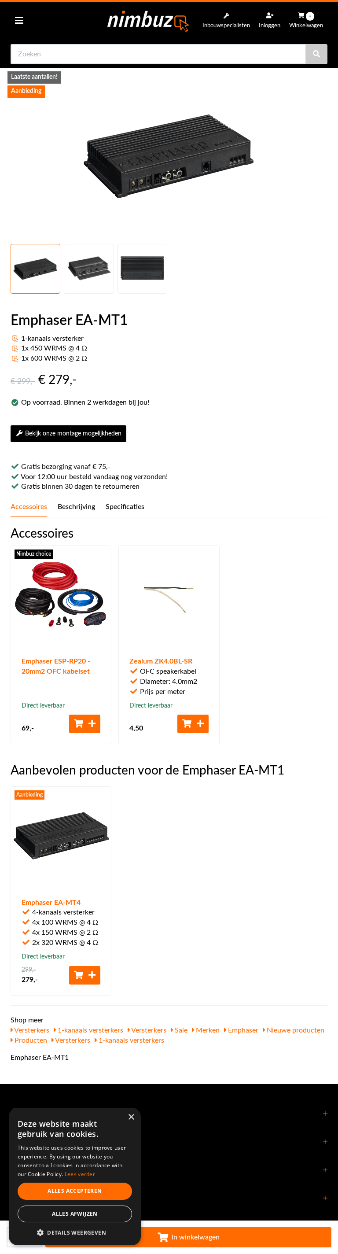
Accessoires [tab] (29, 506)
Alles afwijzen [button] (75, 1213)
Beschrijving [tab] (76, 506)
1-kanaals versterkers (89, 1030)
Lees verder (80, 1174)
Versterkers (31, 1030)
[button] (75, 1232)
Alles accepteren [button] (75, 1191)
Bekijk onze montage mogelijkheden (73, 434)
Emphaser (242, 1030)
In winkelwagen (196, 1237)
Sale (180, 1030)
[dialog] (75, 1177)
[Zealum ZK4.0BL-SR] (169, 596)
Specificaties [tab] (125, 506)
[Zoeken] (316, 54)
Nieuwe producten (294, 1030)
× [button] (131, 1117)
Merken (207, 1030)
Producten (30, 1040)
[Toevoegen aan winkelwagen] (84, 724)
